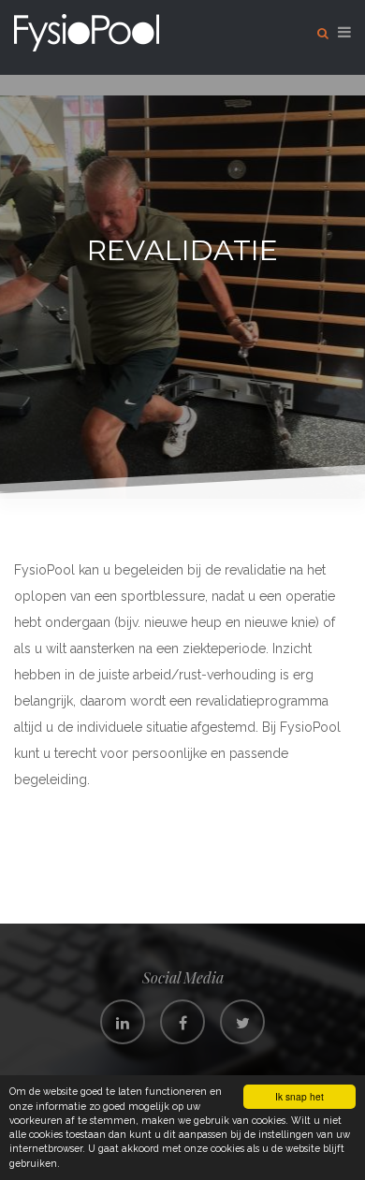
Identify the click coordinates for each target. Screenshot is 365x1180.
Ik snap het (299, 1096)
